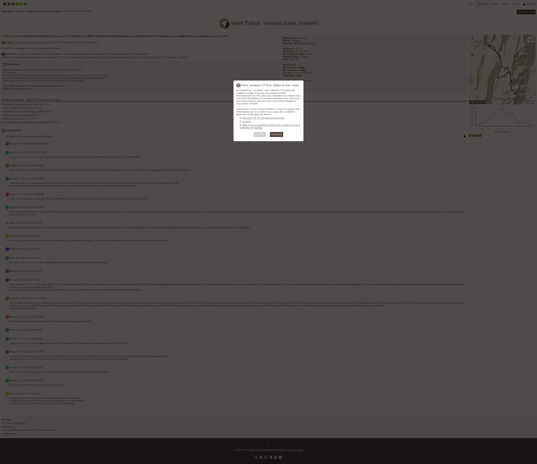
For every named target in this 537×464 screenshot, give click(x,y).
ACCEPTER (276, 135)
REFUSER (259, 135)
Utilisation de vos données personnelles (263, 118)
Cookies (246, 121)
